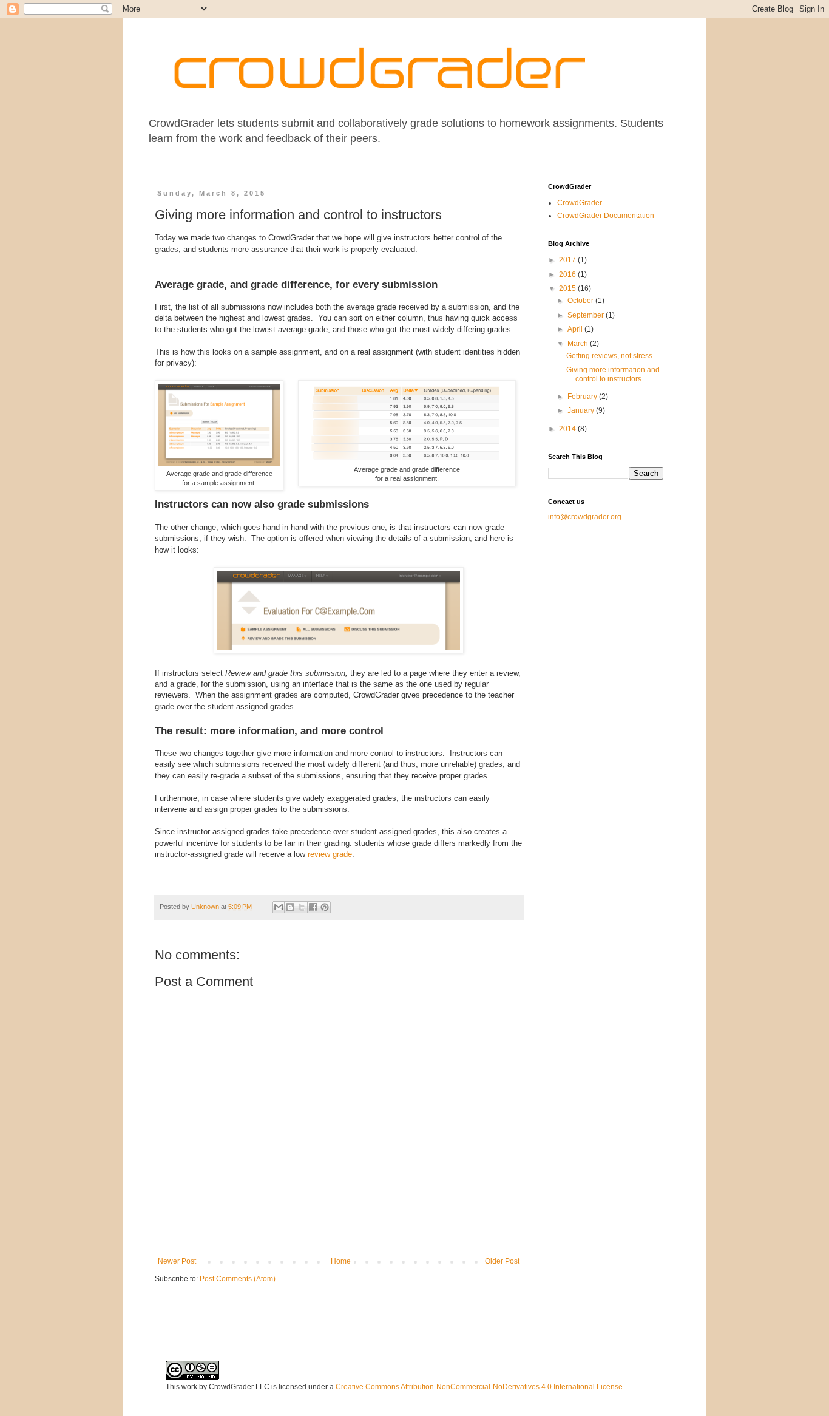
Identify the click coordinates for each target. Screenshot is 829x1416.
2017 (568, 260)
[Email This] (278, 907)
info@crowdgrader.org (584, 516)
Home (341, 1261)
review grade (330, 854)
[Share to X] (302, 907)
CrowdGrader (579, 203)
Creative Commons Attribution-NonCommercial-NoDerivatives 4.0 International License (479, 1387)
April (575, 329)
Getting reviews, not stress (609, 356)
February (583, 396)
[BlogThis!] (290, 907)
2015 (568, 288)
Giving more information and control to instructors (613, 374)
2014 (568, 428)
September (586, 315)
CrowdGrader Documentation (605, 215)
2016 (568, 274)
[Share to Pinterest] (325, 907)
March (578, 343)
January (581, 410)
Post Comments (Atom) (238, 1279)
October (581, 300)
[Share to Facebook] (313, 907)
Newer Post (177, 1261)
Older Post (502, 1261)
